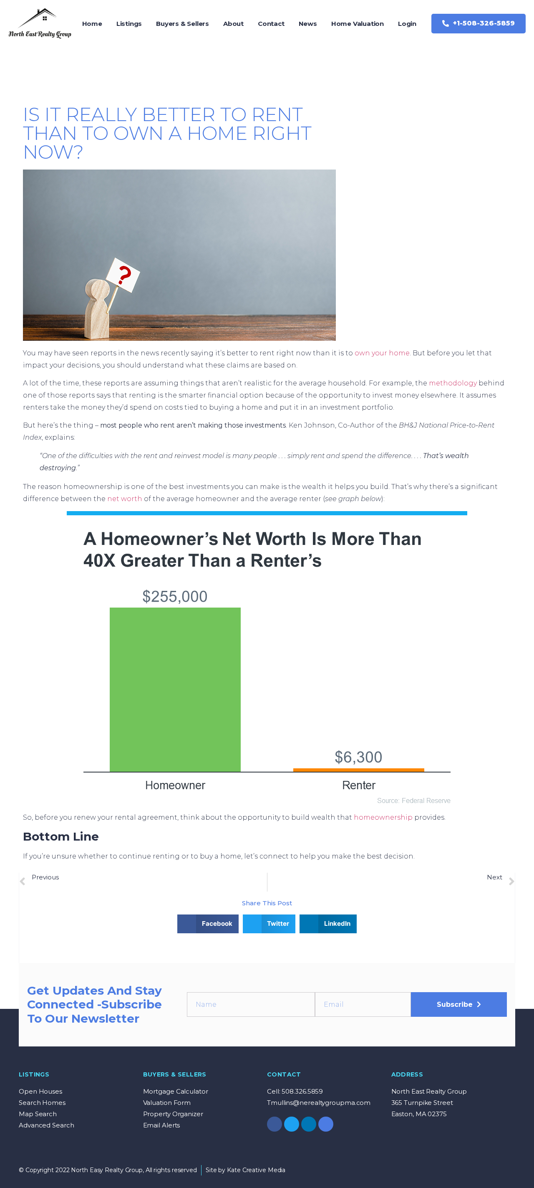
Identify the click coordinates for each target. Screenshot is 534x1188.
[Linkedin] (308, 1124)
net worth (124, 499)
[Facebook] (274, 1124)
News (308, 24)
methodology (453, 383)
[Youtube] (325, 1124)
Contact (271, 24)
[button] (478, 23)
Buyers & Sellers (182, 24)
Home (92, 24)
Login (407, 24)
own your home (382, 353)
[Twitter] (291, 1124)
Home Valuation (357, 24)
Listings (129, 24)
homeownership (383, 817)
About (233, 24)
